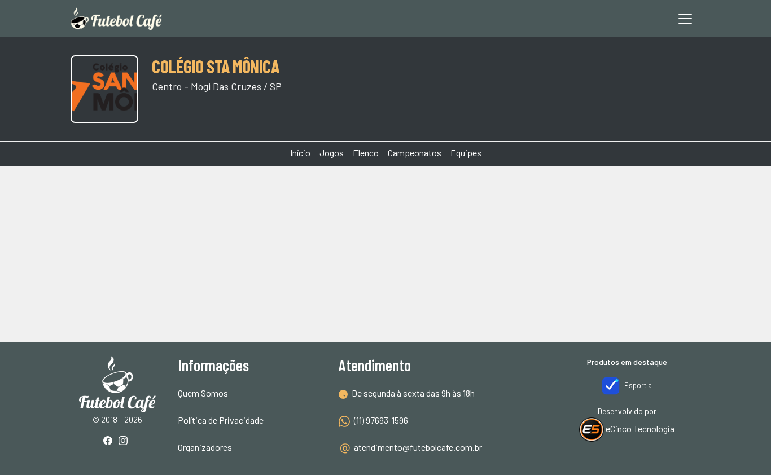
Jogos (331, 152)
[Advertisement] (385, 208)
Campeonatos (414, 152)
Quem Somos (203, 393)
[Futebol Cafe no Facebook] (110, 441)
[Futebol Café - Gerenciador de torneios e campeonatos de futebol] (116, 19)
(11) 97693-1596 (380, 420)
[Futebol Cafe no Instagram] (125, 441)
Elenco (366, 152)
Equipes (465, 152)
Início (300, 152)
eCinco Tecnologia (639, 428)
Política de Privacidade (221, 420)
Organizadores (205, 447)
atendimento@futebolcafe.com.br (418, 447)
